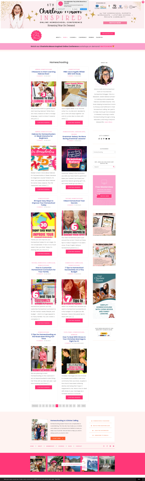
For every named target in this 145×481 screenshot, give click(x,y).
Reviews (74, 134)
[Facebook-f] (107, 446)
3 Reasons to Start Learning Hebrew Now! (44, 73)
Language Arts (80, 131)
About (58, 37)
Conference (82, 37)
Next (83, 406)
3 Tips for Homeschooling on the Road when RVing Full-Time (43, 336)
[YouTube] (106, 138)
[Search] (113, 166)
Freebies (91, 37)
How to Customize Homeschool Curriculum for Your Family (44, 270)
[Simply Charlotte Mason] (104, 318)
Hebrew (37, 69)
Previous (35, 406)
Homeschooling (46, 69)
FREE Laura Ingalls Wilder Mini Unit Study (74, 73)
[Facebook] (99, 138)
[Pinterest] (103, 138)
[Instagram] (101, 138)
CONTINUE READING (43, 122)
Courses (72, 37)
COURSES (61, 446)
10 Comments (40, 274)
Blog (64, 37)
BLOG (70, 446)
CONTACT (79, 446)
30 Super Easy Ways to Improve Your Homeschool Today (43, 203)
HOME (32, 446)
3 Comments (40, 76)
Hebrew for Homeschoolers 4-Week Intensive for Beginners (43, 136)
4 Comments (70, 205)
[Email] (109, 138)
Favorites (99, 37)
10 (70, 406)
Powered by (60, 8)
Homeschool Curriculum (46, 263)
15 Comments (40, 340)
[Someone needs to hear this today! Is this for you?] (55, 464)
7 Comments (70, 76)
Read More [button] (57, 479)
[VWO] (63, 8)
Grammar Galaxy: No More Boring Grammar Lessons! (74, 137)
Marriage (74, 334)
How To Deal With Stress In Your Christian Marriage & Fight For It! (74, 339)
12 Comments (70, 140)
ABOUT (40, 446)
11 (74, 406)
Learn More (108, 122)
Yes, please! (83, 9)
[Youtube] (113, 446)
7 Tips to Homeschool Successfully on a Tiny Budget (74, 270)
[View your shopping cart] (143, 2)
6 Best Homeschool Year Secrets (74, 202)
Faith (65, 332)
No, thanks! (75, 9)
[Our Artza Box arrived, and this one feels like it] (38, 464)
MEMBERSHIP (50, 446)
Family (70, 332)
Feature (68, 198)
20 (79, 406)
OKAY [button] (139, 479)
